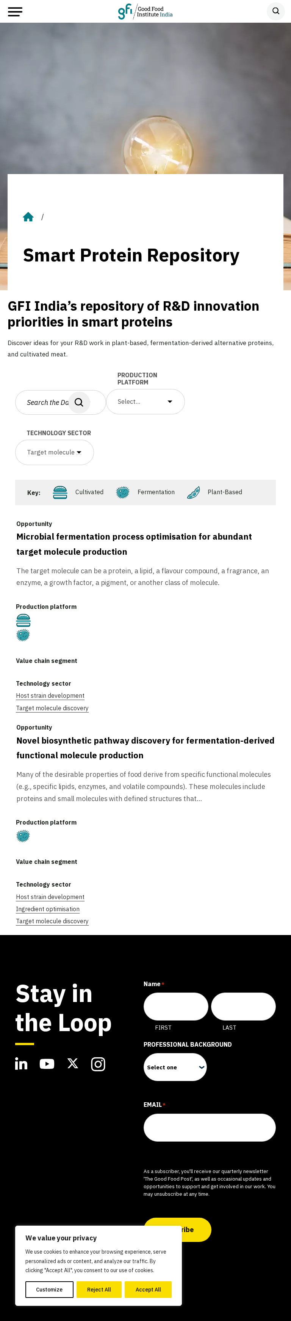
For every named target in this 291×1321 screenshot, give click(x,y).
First (163, 1027)
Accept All (148, 1289)
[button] (145, 401)
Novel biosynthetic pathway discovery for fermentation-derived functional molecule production (145, 748)
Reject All (99, 1289)
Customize (49, 1289)
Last (229, 1027)
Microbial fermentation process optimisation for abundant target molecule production (134, 544)
